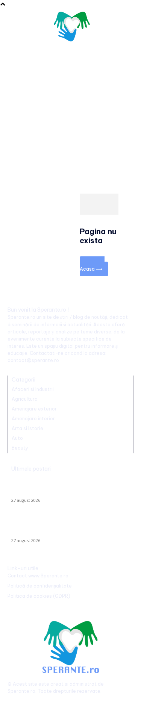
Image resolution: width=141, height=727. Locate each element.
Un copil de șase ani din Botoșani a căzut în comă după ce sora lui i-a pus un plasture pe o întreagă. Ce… (68, 527)
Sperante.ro (21, 691)
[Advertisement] (70, 114)
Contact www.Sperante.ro (38, 576)
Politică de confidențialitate (40, 586)
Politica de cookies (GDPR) (39, 596)
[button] (124, 28)
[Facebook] (14, 703)
